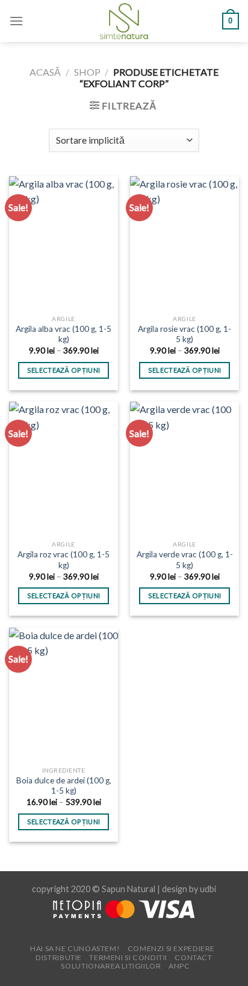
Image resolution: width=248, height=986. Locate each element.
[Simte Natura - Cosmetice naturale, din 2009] (124, 21)
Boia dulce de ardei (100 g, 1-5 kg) (63, 786)
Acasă (45, 72)
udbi (208, 889)
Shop (87, 72)
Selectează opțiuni (64, 370)
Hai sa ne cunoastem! (75, 948)
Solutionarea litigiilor (111, 965)
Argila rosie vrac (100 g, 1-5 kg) (184, 334)
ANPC (179, 965)
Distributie (59, 957)
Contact (193, 957)
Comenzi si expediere (171, 948)
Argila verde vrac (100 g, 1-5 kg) (185, 560)
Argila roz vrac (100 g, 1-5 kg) (63, 560)
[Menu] (16, 20)
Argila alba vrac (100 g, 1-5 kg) (63, 334)
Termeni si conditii (128, 957)
